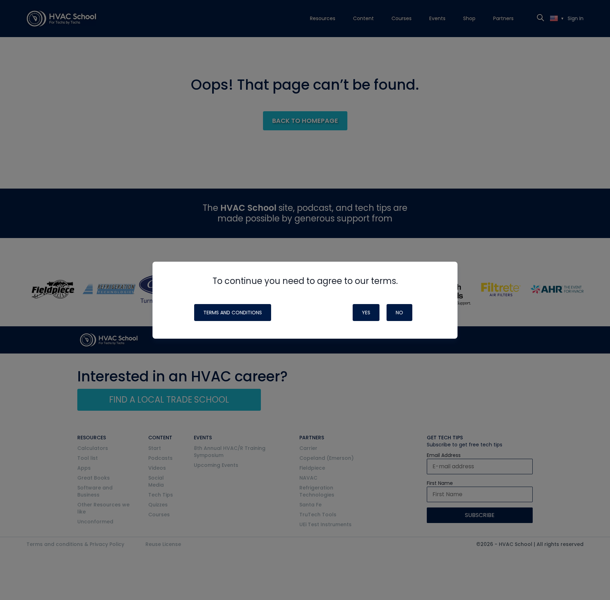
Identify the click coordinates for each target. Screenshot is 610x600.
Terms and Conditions (232, 312)
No (399, 312)
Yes (366, 312)
